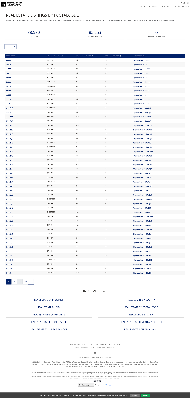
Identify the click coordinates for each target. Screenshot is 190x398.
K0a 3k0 (9, 268)
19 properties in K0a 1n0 (142, 155)
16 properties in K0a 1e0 (142, 134)
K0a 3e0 (9, 255)
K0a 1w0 (9, 177)
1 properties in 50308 (141, 77)
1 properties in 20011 (141, 73)
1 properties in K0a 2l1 (142, 212)
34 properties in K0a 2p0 (142, 221)
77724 (8, 103)
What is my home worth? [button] (170, 6)
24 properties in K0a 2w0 (142, 234)
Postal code (103, 344)
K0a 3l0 (9, 273)
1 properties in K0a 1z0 (142, 190)
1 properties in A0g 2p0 (142, 112)
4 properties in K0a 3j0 (142, 264)
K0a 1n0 (9, 155)
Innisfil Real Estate (75, 344)
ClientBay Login (100, 347)
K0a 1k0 (9, 142)
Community (112, 344)
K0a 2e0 (9, 199)
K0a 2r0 (9, 225)
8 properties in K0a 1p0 (142, 160)
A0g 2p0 (9, 112)
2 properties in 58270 (141, 86)
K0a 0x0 (9, 121)
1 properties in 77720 (141, 99)
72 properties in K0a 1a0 (142, 125)
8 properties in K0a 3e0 (142, 255)
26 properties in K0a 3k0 (142, 268)
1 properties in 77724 (141, 103)
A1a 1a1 (9, 116)
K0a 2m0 (9, 216)
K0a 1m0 (9, 151)
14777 (8, 69)
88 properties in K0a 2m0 (143, 216)
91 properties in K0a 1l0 (142, 147)
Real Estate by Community (49, 314)
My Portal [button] (185, 6)
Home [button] (140, 6)
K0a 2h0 (9, 207)
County (91, 344)
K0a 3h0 (9, 260)
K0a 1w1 (9, 181)
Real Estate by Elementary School (141, 322)
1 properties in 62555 (141, 95)
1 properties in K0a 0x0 (142, 121)
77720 (8, 99)
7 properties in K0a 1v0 (142, 173)
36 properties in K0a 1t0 (142, 168)
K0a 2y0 (9, 242)
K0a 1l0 (9, 147)
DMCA (92, 347)
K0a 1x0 (9, 186)
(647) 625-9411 (184, 3)
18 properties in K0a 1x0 (142, 186)
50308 (8, 77)
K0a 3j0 (9, 264)
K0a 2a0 (9, 194)
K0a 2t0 (9, 229)
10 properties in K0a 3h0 (142, 260)
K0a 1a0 (9, 125)
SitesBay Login (111, 347)
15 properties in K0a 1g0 (142, 138)
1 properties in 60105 (141, 90)
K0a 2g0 (9, 203)
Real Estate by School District (49, 322)
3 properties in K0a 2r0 (142, 225)
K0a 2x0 (9, 238)
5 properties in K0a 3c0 (142, 251)
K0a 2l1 (9, 212)
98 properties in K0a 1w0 (142, 177)
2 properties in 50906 (141, 82)
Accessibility (84, 347)
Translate (109, 385)
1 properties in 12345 (141, 64)
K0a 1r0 (9, 164)
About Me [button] (155, 6)
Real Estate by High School (141, 329)
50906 (8, 82)
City (97, 344)
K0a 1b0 (9, 129)
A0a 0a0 (9, 108)
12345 (8, 64)
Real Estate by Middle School (48, 329)
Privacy (77, 347)
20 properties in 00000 (142, 60)
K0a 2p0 (9, 221)
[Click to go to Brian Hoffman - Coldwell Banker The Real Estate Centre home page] (11, 3)
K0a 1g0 (9, 138)
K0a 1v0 (9, 173)
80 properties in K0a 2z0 (142, 247)
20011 (8, 73)
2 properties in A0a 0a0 (142, 108)
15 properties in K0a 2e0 (142, 199)
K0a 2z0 (9, 247)
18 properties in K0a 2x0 (142, 238)
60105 (8, 90)
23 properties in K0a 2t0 (142, 229)
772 (25, 282)
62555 (8, 95)
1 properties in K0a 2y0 (142, 242)
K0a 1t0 (9, 168)
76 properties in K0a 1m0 (143, 151)
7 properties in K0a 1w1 (142, 181)
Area (118, 344)
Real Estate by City (49, 307)
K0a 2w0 (9, 234)
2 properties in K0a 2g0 (142, 203)
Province (84, 344)
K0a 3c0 (9, 251)
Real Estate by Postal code (141, 307)
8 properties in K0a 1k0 (142, 142)
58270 (8, 86)
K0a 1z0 (9, 190)
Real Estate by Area (141, 314)
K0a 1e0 (9, 134)
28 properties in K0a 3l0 (142, 273)
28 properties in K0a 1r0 (142, 164)
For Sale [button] (147, 6)
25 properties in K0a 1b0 (142, 129)
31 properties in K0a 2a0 (142, 194)
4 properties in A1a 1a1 (142, 116)
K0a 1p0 (9, 160)
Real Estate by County (141, 299)
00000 (8, 60)
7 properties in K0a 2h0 (142, 207)
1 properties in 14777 (141, 69)
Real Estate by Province (49, 299)
